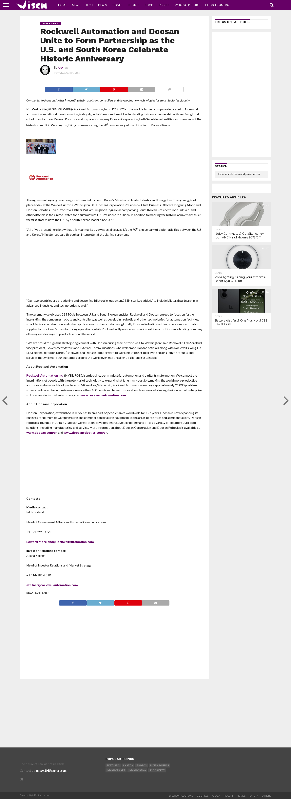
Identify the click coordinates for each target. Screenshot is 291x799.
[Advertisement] (114, 269)
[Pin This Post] (114, 88)
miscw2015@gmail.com (51, 770)
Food (149, 5)
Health (228, 795)
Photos (133, 5)
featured (113, 765)
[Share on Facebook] (59, 88)
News (76, 5)
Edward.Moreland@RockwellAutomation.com (60, 542)
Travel (117, 5)
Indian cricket (116, 770)
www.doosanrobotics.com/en (85, 432)
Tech (89, 5)
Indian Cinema (137, 770)
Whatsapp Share (187, 5)
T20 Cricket (157, 770)
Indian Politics (159, 765)
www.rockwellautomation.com (103, 395)
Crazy (216, 795)
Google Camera (217, 5)
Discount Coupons (181, 795)
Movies (241, 795)
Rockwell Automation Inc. (45, 375)
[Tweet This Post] (86, 88)
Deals (102, 5)
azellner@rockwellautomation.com (52, 585)
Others (266, 795)
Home (62, 5)
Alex (60, 67)
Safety (253, 795)
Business (202, 795)
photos (141, 765)
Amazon (128, 765)
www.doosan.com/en (41, 432)
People (164, 5)
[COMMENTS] (169, 88)
